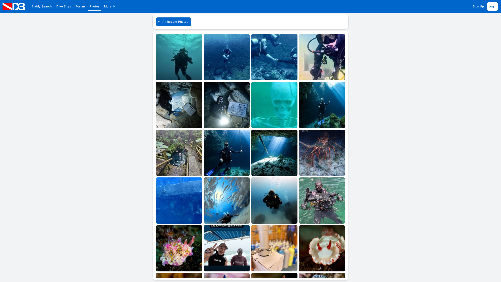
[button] (41, 6)
